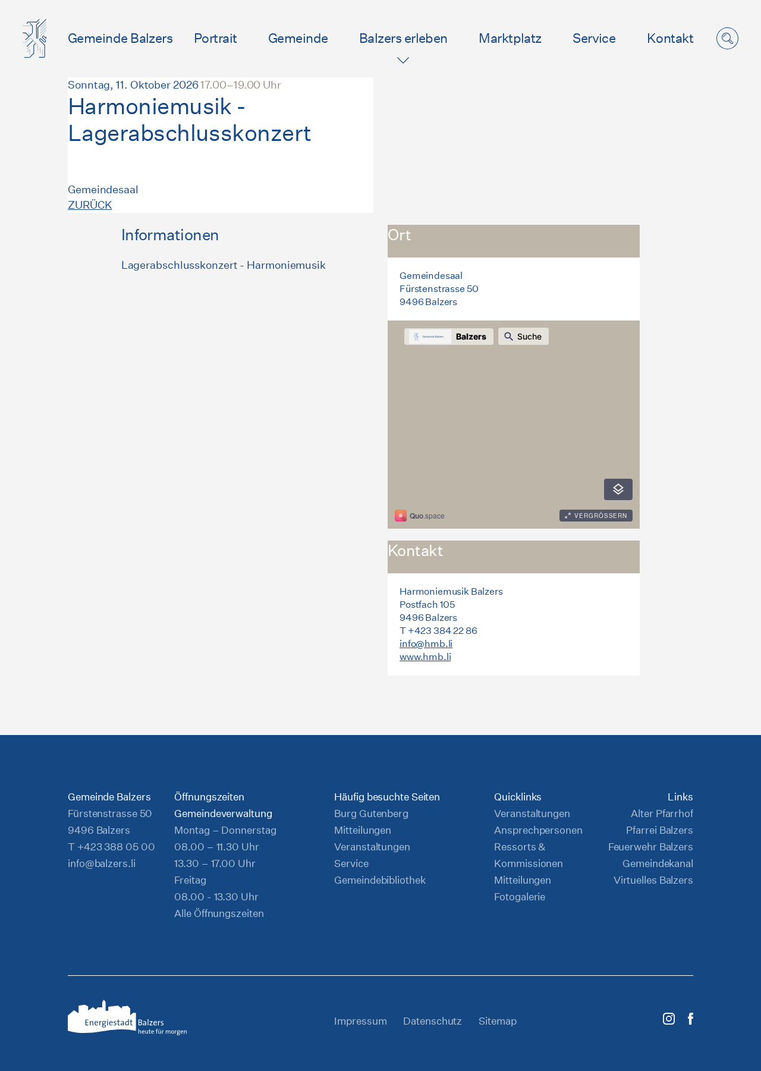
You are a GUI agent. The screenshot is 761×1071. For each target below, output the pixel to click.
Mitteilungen (362, 830)
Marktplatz (510, 38)
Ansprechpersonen (538, 830)
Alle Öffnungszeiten (218, 913)
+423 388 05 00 (116, 846)
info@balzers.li (102, 863)
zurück (90, 205)
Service (594, 38)
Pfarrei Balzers (659, 830)
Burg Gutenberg (371, 813)
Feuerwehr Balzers (650, 846)
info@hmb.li (426, 643)
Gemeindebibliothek (379, 880)
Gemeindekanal (657, 863)
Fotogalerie (519, 896)
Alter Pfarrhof (662, 813)
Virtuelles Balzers (653, 880)
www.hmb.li (425, 656)
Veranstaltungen (372, 846)
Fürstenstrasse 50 (110, 813)
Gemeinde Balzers (120, 38)
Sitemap (497, 1021)
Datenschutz (432, 1021)
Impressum (360, 1021)
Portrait (215, 38)
